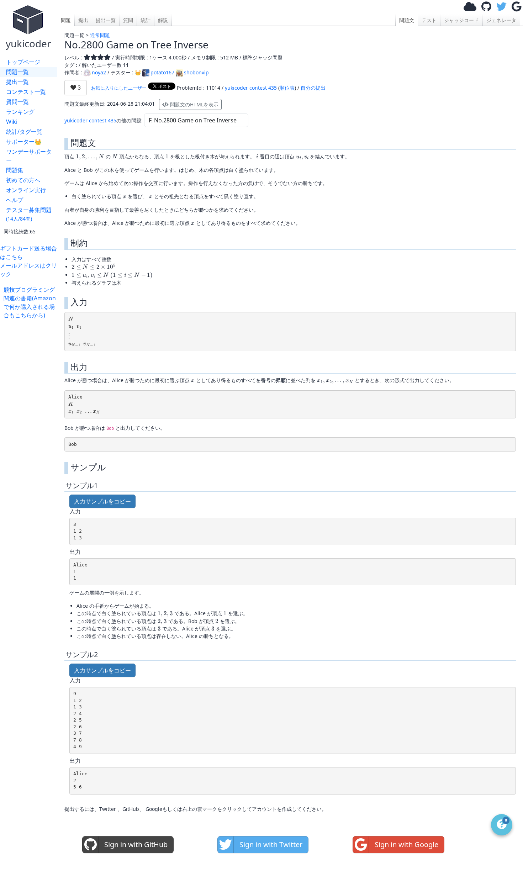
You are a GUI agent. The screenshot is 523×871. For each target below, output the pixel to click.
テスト (429, 20)
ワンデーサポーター (29, 156)
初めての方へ (23, 180)
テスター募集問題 (29, 214)
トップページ (23, 62)
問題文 (406, 20)
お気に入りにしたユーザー (119, 88)
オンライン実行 (26, 190)
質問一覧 (17, 102)
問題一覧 (17, 72)
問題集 (14, 170)
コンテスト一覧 (26, 92)
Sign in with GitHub (136, 844)
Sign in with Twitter (270, 844)
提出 (83, 20)
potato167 (162, 72)
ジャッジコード (461, 20)
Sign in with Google (406, 844)
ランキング (20, 112)
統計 (145, 20)
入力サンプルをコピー (102, 501)
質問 (128, 20)
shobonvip (196, 72)
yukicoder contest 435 (251, 87)
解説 (163, 20)
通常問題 (100, 35)
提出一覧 (17, 82)
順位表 (287, 87)
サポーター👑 (24, 142)
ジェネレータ (501, 20)
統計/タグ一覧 (24, 132)
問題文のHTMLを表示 (193, 104)
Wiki (11, 122)
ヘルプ (14, 200)
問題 (66, 20)
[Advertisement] (30, 426)
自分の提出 (313, 87)
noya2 (99, 72)
